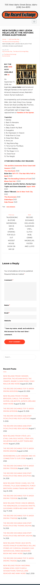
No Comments (6, 56)
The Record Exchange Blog (10, 41)
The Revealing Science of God (19, 179)
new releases (10, 206)
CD (8, 75)
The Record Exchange (10, 54)
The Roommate (10, 197)
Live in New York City (24, 192)
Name (7, 305)
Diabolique (8, 199)
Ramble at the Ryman (25, 113)
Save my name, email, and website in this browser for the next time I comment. (19, 332)
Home (4, 39)
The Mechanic (9, 171)
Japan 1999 (30, 186)
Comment (8, 280)
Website (7, 321)
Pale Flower (8, 202)
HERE (10, 67)
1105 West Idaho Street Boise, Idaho (21, 5)
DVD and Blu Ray (14, 39)
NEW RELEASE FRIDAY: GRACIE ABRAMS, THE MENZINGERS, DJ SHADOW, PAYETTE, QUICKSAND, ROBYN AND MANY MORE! (19, 505)
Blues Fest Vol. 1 (10, 181)
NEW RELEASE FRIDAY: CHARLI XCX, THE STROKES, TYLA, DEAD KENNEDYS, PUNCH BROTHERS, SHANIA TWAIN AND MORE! (19, 485)
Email (6, 313)
